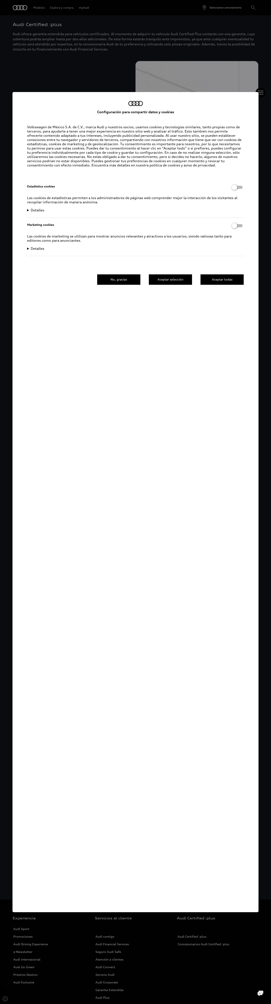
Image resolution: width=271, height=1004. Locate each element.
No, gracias (119, 279)
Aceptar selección (170, 279)
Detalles (37, 210)
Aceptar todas (222, 279)
